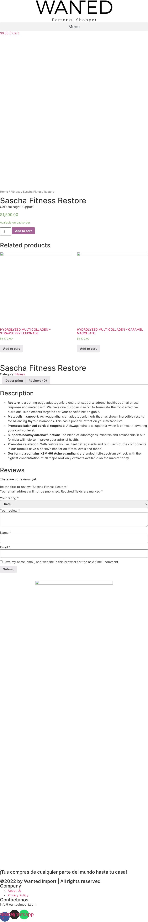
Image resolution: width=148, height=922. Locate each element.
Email (5, 547)
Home (4, 191)
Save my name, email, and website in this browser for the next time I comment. (61, 561)
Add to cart (23, 231)
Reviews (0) (38, 380)
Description (14, 380)
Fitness (15, 191)
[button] (74, 26)
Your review (10, 510)
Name (5, 532)
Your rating (9, 498)
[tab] (14, 381)
